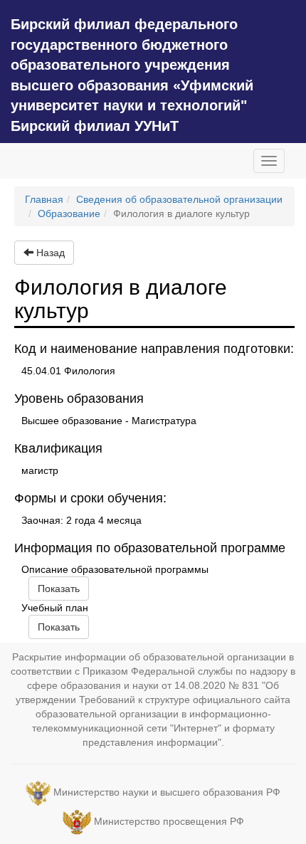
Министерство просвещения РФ (169, 822)
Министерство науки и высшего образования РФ (166, 792)
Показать (59, 588)
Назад (49, 252)
